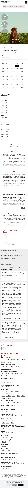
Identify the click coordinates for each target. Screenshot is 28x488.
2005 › (3, 68)
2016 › (3, 63)
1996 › (21, 71)
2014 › (12, 63)
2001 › (21, 68)
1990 (2, 115)
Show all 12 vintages (6, 382)
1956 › (21, 84)
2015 (2, 100)
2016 (2, 120)
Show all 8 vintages (6, 398)
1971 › (16, 82)
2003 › (12, 68)
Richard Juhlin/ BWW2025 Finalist (13, 261)
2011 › (7, 359)
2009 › (7, 66)
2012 (2, 98)
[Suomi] (17, 2)
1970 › (21, 82)
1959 (2, 105)
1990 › (3, 76)
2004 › (7, 68)
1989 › (7, 76)
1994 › (7, 74)
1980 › (12, 79)
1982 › (7, 79)
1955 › (3, 87)
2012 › (21, 63)
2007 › (16, 66)
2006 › (21, 66)
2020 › (3, 422)
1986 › (16, 76)
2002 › (16, 68)
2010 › (3, 66)
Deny (9, 485)
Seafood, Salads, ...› (6, 57)
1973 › (12, 82)
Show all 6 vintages (6, 362)
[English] (14, 2)
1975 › (7, 82)
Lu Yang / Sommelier (10, 258)
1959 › (16, 84)
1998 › (12, 71)
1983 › (3, 79)
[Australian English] (15, 2)
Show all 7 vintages (6, 369)
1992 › (16, 74)
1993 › (12, 74)
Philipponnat (9, 42)
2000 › (3, 71)
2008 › (12, 66)
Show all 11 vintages (6, 376)
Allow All (20, 485)
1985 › (21, 76)
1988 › (12, 76)
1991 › (21, 74)
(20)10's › (13, 359)
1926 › (23, 464)
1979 (2, 110)
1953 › (7, 87)
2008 (2, 102)
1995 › (3, 74)
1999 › (7, 71)
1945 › (21, 87)
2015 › (7, 63)
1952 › (12, 87)
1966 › (3, 84)
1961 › (12, 84)
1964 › (7, 84)
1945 (2, 107)
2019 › (3, 391)
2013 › (16, 63)
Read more (23, 168)
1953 (2, 117)
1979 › (16, 79)
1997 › (16, 71)
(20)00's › (10, 450)
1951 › (16, 87)
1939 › (3, 90)
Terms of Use (13, 482)
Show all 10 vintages (6, 418)
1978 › (21, 79)
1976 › (3, 82)
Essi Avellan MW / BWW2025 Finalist (14, 255)
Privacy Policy (20, 482)
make (11, 267)
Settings (14, 485)
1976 (2, 112)
